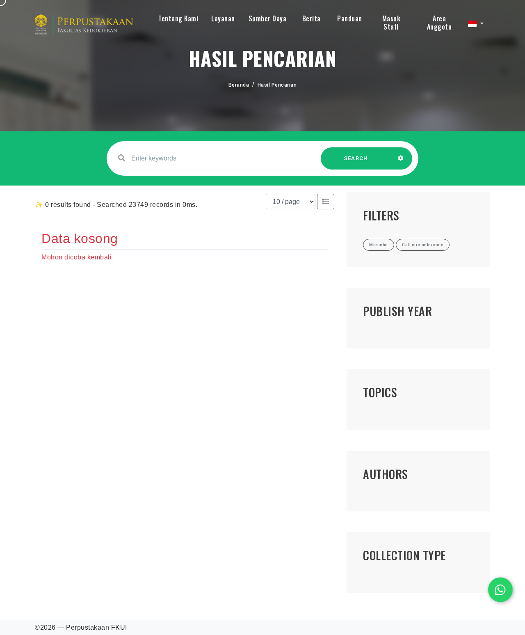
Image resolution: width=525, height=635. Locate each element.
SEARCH (356, 158)
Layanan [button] (223, 18)
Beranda (238, 85)
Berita (311, 18)
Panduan (349, 18)
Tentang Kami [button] (178, 18)
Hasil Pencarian (277, 85)
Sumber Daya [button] (268, 18)
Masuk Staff (391, 23)
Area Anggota (439, 23)
